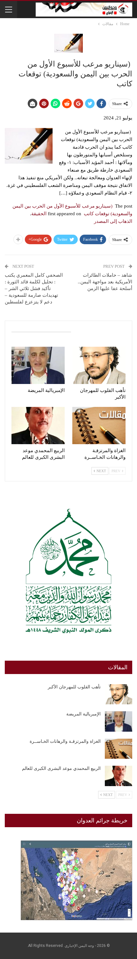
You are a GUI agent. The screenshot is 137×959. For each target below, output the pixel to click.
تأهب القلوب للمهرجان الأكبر (74, 687)
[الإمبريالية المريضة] (38, 365)
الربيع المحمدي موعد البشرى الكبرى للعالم (61, 768)
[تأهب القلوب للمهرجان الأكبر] (99, 365)
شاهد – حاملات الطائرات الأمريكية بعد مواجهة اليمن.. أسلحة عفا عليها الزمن (105, 282)
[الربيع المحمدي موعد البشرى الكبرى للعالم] (38, 425)
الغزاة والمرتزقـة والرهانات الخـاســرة (65, 741)
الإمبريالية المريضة (83, 714)
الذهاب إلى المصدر (113, 221)
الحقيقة (39, 213)
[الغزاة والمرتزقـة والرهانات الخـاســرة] (99, 425)
